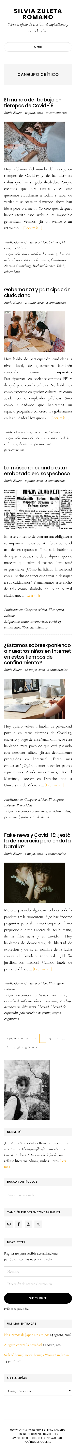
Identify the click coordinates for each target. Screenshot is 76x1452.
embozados (12, 627)
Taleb (60, 266)
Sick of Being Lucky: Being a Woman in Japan (36, 1355)
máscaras (40, 627)
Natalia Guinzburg (17, 266)
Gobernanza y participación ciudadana (37, 292)
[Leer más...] (32, 227)
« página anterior (17, 1039)
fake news (29, 1007)
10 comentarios (56, 112)
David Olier (50, 1434)
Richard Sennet (44, 266)
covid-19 (51, 254)
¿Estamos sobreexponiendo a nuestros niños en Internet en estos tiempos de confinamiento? (37, 654)
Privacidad (24, 805)
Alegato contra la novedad (23, 1344)
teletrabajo (12, 271)
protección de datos (35, 817)
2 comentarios (56, 302)
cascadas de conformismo (48, 995)
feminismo (58, 260)
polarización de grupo (34, 1012)
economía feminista (35, 260)
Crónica (54, 242)
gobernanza (24, 444)
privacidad (11, 817)
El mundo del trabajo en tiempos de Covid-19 (33, 102)
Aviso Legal (20, 1438)
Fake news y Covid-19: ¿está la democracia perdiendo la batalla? (37, 841)
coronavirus (38, 621)
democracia (38, 438)
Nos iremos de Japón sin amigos (26, 1334)
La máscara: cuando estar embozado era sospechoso (37, 470)
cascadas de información (21, 1001)
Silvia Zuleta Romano (38, 14)
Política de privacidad (16, 1308)
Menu (38, 47)
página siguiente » (25, 1048)
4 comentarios (57, 669)
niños (66, 811)
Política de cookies (38, 1442)
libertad (27, 627)
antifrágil (37, 254)
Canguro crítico (35, 242)
